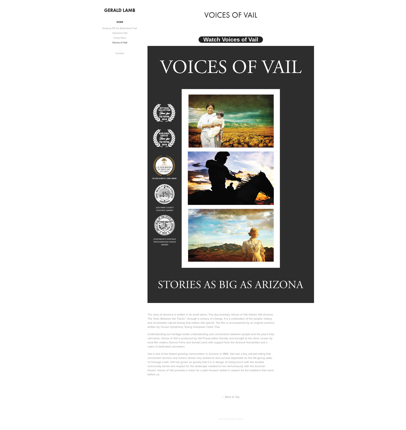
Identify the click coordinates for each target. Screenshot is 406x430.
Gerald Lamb (119, 10)
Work (119, 22)
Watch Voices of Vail (230, 39)
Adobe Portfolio (236, 418)
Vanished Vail (119, 33)
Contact (119, 53)
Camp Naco (119, 37)
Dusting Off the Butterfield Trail (119, 28)
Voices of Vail (119, 42)
